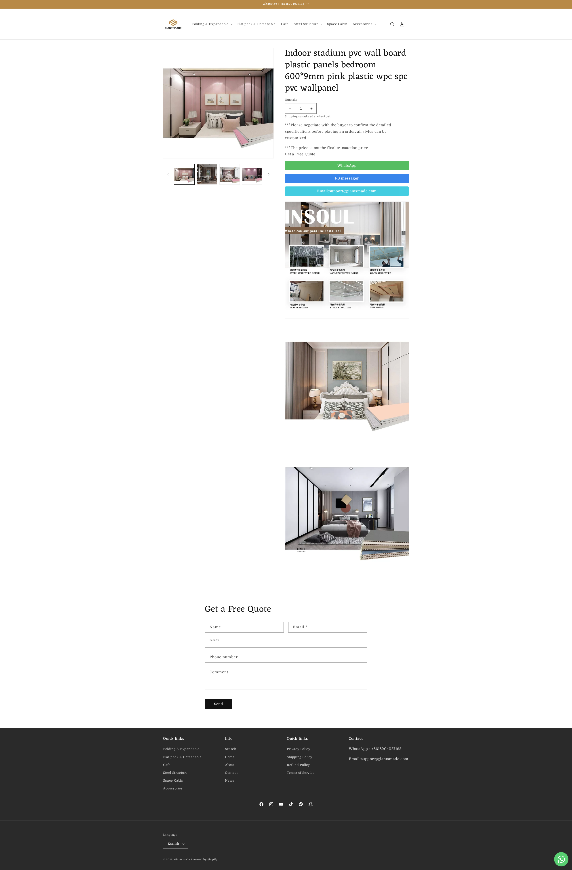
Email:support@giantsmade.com (347, 191)
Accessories (173, 788)
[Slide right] (269, 174)
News (229, 780)
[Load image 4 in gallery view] (252, 174)
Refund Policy (298, 765)
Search (230, 749)
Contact (231, 772)
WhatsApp (347, 166)
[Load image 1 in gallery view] (184, 174)
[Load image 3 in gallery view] (229, 174)
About (230, 765)
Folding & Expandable (181, 749)
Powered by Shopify (204, 859)
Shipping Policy (299, 757)
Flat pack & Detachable (182, 757)
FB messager (347, 178)
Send (218, 704)
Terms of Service (301, 772)
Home (230, 757)
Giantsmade (182, 859)
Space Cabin (173, 780)
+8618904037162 (386, 749)
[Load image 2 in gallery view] (207, 174)
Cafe (166, 765)
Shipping (291, 116)
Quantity (291, 99)
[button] (212, 24)
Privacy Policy (298, 749)
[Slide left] (168, 174)
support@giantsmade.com (384, 759)
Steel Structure (175, 772)
